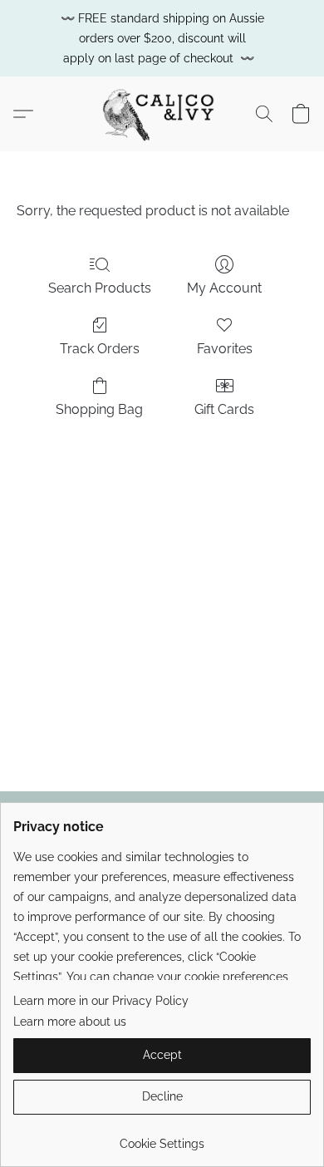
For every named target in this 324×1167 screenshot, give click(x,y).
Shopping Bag (99, 409)
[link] (162, 1137)
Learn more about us (69, 1021)
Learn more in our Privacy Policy (101, 1000)
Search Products (99, 288)
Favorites (225, 349)
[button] (161, 113)
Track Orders (100, 349)
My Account (224, 288)
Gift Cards (224, 409)
